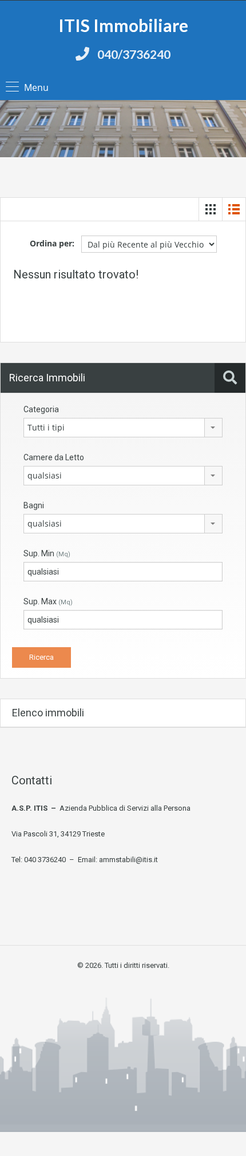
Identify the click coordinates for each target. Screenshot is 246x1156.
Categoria (41, 409)
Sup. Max (48, 601)
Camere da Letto (53, 457)
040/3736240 (133, 54)
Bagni (33, 505)
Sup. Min (46, 553)
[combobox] (123, 427)
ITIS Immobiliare (123, 25)
